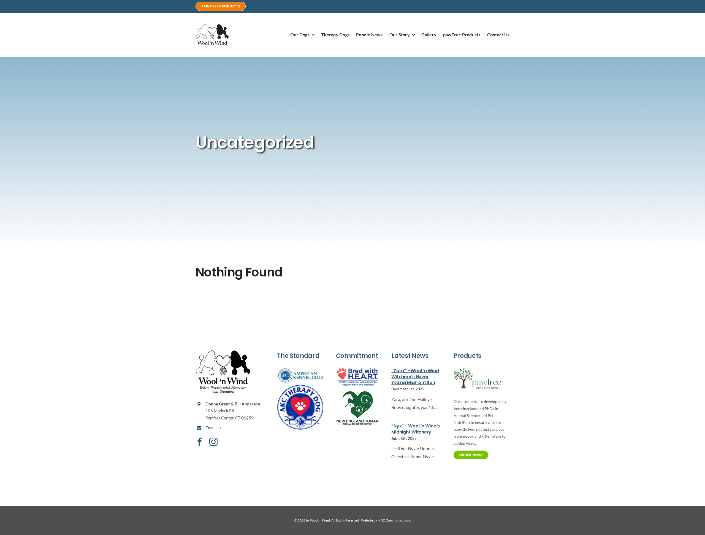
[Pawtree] (478, 369)
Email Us (213, 427)
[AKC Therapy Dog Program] (300, 386)
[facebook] (200, 442)
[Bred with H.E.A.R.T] (357, 369)
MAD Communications (394, 520)
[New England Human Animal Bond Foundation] (357, 388)
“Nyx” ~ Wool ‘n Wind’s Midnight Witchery (415, 429)
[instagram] (213, 442)
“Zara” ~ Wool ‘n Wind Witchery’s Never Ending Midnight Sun (415, 376)
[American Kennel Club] (300, 369)
